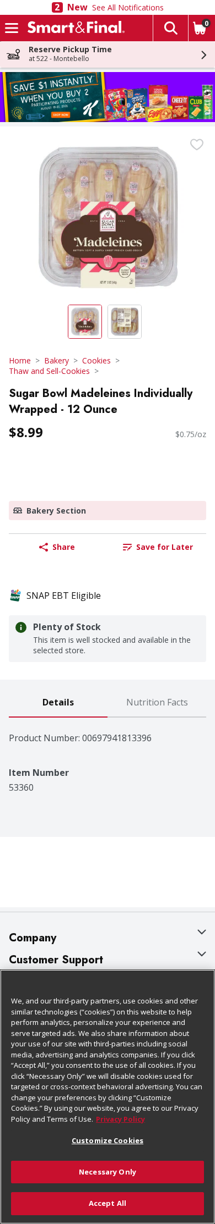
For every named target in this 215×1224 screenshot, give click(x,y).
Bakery (56, 360)
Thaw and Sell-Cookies (49, 371)
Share (63, 547)
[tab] (58, 703)
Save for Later (164, 547)
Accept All (107, 1203)
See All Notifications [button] (128, 7)
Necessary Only (107, 1172)
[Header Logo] (74, 28)
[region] (107, 1096)
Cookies (96, 360)
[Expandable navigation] (11, 28)
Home (20, 360)
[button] (170, 28)
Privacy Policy (120, 1119)
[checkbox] (196, 144)
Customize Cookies (107, 1140)
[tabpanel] (107, 755)
